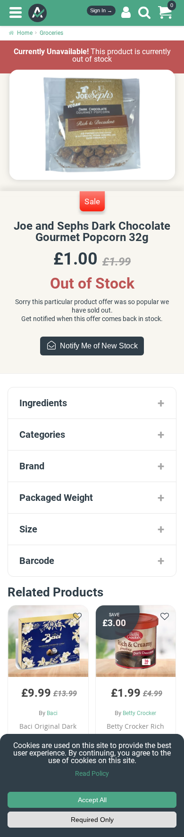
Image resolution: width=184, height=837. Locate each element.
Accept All (92, 800)
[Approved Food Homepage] (39, 13)
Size (28, 529)
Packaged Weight (56, 497)
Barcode (36, 560)
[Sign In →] (126, 13)
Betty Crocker (139, 713)
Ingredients (43, 403)
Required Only (92, 819)
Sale (92, 201)
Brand (31, 466)
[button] (48, 685)
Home (25, 33)
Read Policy (92, 773)
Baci (52, 713)
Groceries (51, 33)
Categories (42, 434)
